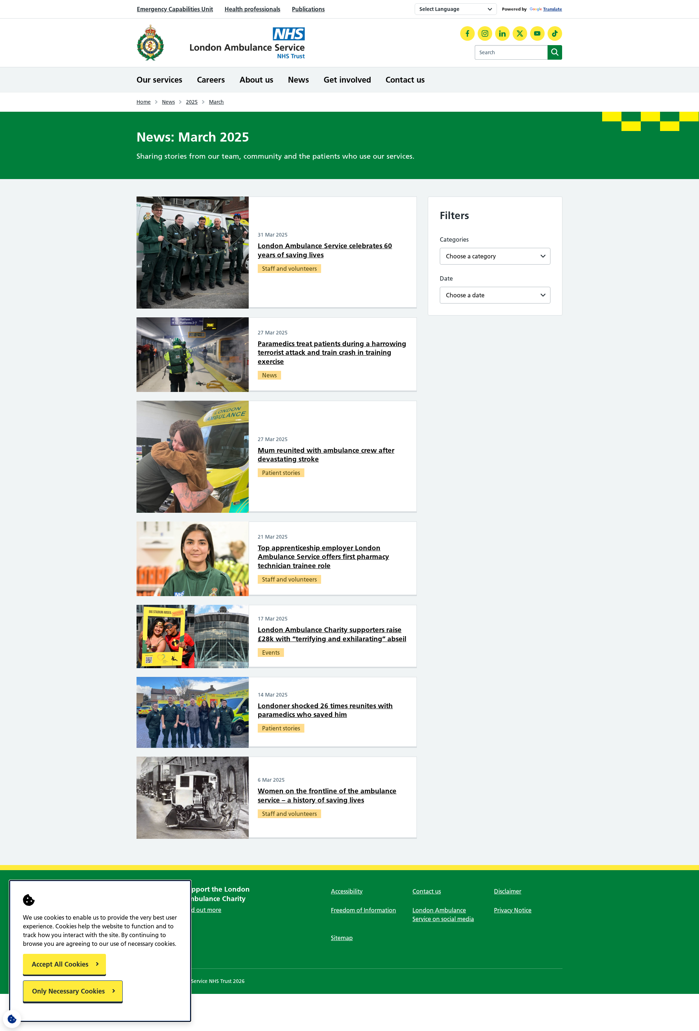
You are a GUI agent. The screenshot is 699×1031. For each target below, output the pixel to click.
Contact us (405, 80)
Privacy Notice (513, 910)
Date (446, 278)
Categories (454, 239)
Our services (159, 80)
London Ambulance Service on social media (443, 915)
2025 (192, 102)
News (298, 80)
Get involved (347, 80)
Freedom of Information (363, 910)
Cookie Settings (12, 1019)
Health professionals (252, 9)
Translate (552, 9)
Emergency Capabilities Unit (175, 9)
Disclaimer (507, 891)
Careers (211, 80)
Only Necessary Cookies (68, 991)
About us (256, 80)
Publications (308, 9)
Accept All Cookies (60, 964)
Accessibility (347, 891)
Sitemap (342, 937)
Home (144, 102)
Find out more (202, 909)
